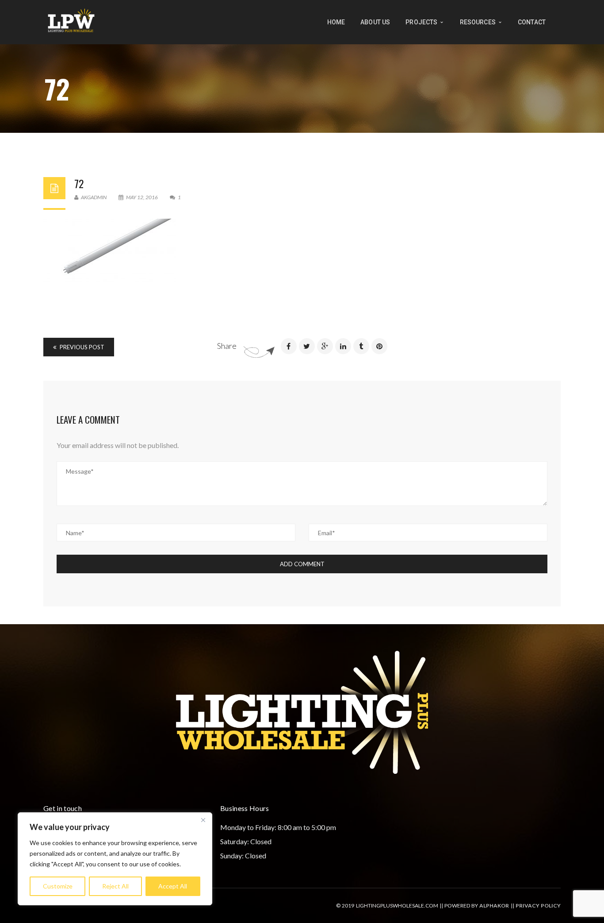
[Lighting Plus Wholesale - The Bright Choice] (71, 21)
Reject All (115, 886)
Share (227, 346)
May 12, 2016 (142, 197)
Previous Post (81, 347)
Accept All (172, 886)
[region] (115, 858)
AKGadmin (93, 197)
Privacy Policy (538, 905)
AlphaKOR (494, 905)
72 (79, 183)
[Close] (203, 820)
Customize (58, 886)
